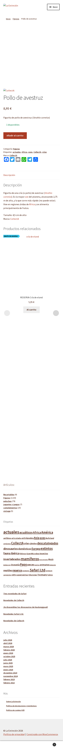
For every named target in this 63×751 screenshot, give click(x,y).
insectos (44, 553)
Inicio (8, 18)
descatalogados (47, 543)
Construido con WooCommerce (42, 734)
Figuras (16, 18)
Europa (36, 549)
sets (14, 574)
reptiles (7, 570)
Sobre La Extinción (13, 701)
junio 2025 (8, 663)
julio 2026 (7, 640)
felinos (23, 553)
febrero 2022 (9, 682)
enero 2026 (8, 653)
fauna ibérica (11, 553)
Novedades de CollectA (13, 600)
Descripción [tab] (9, 175)
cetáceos (7, 544)
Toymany (42, 574)
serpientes (7, 575)
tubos (50, 575)
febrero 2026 (9, 650)
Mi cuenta (10, 746)
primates (44, 564)
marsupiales (43, 560)
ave (26, 196)
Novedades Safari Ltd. (13, 614)
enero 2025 (8, 669)
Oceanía (15, 564)
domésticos (24, 548)
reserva (17, 570)
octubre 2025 (9, 656)
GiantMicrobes (32, 553)
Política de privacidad (14, 734)
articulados (16, 538)
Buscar (31, 746)
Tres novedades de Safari (15, 593)
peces (30, 564)
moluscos (7, 565)
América (47, 532)
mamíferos (30, 558)
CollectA (37, 152)
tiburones (32, 575)
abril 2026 (7, 643)
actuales (17, 152)
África (32, 204)
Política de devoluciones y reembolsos (21, 706)
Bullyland (50, 538)
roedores (25, 571)
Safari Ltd (37, 570)
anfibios (7, 538)
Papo (23, 564)
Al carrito (31, 309)
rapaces (53, 565)
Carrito (48, 743)
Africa (24, 152)
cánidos (33, 543)
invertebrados (12, 559)
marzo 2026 (8, 646)
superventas (22, 575)
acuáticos (26, 532)
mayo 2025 (8, 666)
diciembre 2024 (10, 673)
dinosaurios (10, 548)
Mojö (50, 559)
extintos (47, 548)
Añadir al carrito (15, 135)
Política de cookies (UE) (15, 710)
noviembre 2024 (10, 676)
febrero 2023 (9, 679)
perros (37, 565)
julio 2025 (7, 659)
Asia (36, 538)
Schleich (49, 571)
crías (44, 152)
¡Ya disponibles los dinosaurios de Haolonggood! (25, 607)
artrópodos (28, 538)
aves (30, 152)
